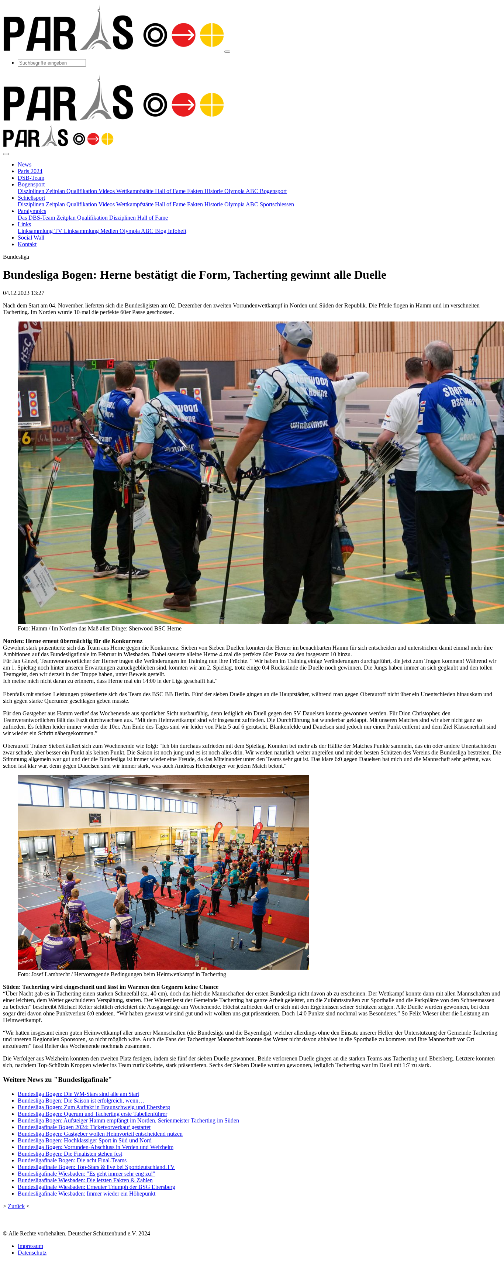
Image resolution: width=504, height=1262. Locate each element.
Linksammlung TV (41, 231)
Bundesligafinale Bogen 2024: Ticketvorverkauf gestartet (84, 1127)
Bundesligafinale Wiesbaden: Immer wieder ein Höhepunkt (86, 1193)
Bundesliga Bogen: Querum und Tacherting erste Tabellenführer (92, 1114)
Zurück (16, 1206)
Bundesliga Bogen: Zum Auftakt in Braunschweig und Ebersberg (94, 1107)
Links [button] (24, 224)
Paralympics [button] (32, 211)
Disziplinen (32, 191)
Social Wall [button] (31, 237)
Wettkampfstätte (135, 191)
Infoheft (177, 231)
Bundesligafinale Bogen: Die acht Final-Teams (72, 1160)
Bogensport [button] (31, 184)
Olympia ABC (137, 231)
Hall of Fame (171, 191)
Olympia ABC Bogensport (255, 191)
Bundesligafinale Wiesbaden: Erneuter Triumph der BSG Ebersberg (96, 1187)
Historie (214, 191)
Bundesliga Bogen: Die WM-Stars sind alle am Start (78, 1094)
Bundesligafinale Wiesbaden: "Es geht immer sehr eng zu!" (86, 1173)
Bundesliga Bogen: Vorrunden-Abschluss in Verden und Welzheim (95, 1147)
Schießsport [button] (31, 198)
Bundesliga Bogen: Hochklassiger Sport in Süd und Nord (85, 1140)
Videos (107, 191)
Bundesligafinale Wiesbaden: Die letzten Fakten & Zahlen (85, 1180)
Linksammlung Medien (92, 231)
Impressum (30, 1246)
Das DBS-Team (37, 217)
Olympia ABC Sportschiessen (259, 204)
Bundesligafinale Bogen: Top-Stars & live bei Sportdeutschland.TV (96, 1167)
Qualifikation (82, 191)
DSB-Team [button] (31, 178)
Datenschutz (32, 1252)
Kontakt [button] (27, 244)
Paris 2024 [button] (30, 171)
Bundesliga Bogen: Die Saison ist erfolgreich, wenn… (81, 1100)
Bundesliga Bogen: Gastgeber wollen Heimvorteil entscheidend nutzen (100, 1134)
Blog (161, 231)
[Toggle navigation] (227, 52)
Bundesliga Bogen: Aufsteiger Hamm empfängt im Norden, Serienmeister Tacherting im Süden (128, 1120)
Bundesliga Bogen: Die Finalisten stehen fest (70, 1154)
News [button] (24, 164)
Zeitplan (56, 191)
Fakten (195, 191)
